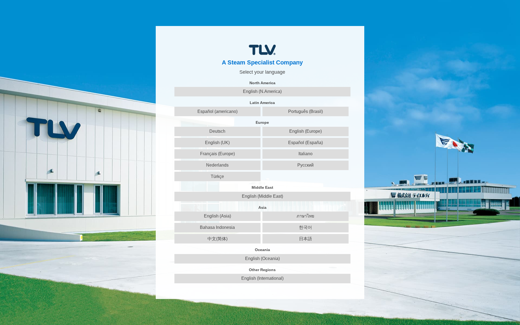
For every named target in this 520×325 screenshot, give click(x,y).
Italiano (305, 153)
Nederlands (217, 165)
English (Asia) (217, 216)
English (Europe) (305, 131)
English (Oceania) (262, 258)
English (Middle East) (262, 196)
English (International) (262, 278)
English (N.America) (262, 91)
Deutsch (217, 131)
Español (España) (305, 142)
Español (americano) (217, 111)
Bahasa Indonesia (217, 227)
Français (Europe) (217, 153)
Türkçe (217, 176)
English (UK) (217, 142)
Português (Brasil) (305, 111)
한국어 (305, 227)
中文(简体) (217, 238)
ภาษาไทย (305, 216)
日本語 (305, 238)
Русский (305, 165)
